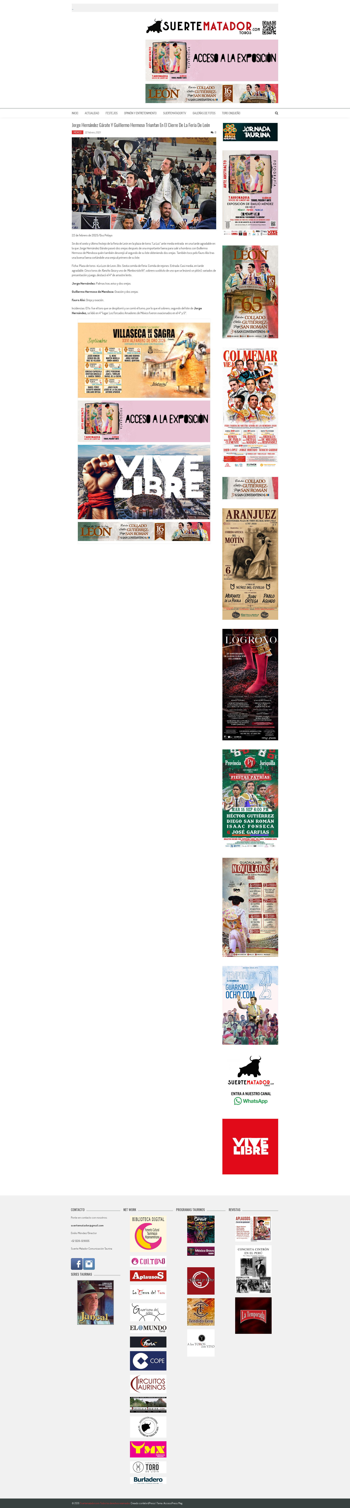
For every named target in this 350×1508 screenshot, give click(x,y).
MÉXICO (77, 132)
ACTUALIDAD (92, 113)
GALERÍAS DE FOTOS (204, 113)
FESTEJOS (112, 113)
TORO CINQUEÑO (231, 113)
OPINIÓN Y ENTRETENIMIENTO (140, 113)
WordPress (149, 1503)
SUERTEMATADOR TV (174, 113)
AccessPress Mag (173, 1503)
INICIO (75, 113)
